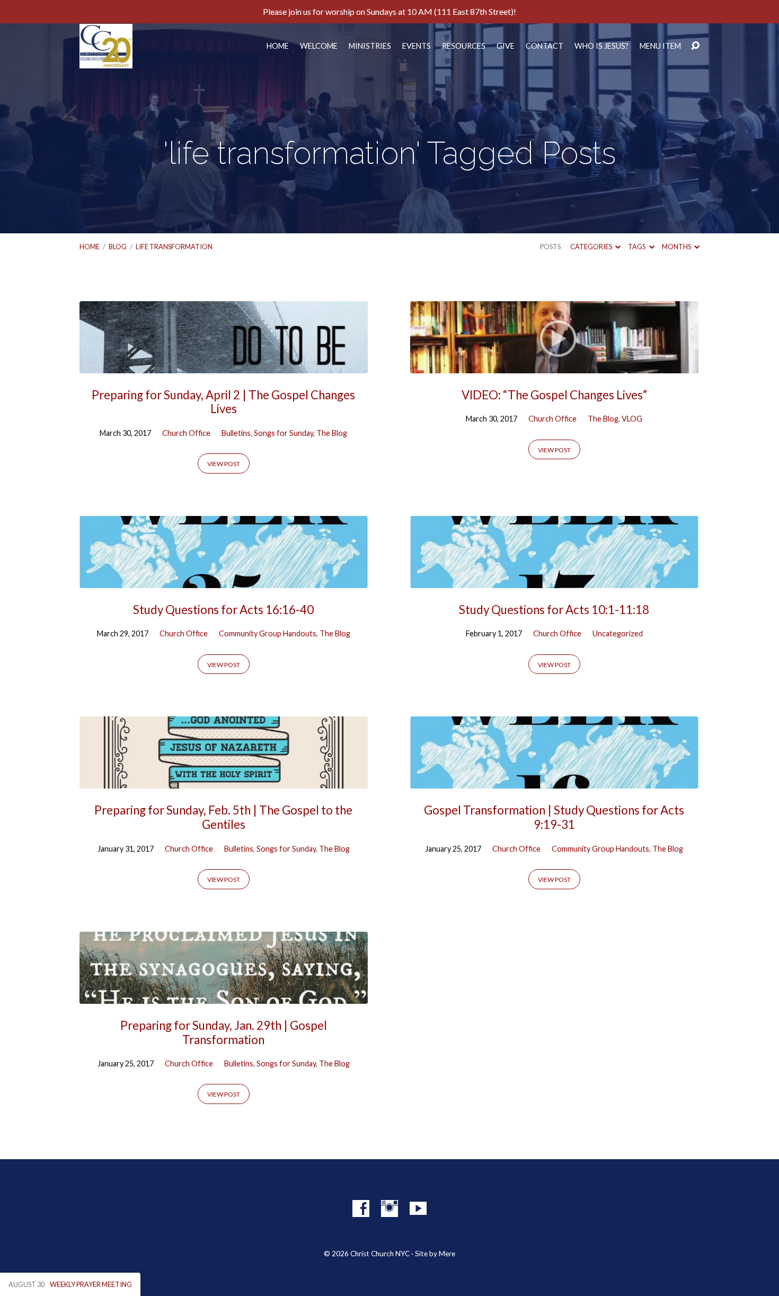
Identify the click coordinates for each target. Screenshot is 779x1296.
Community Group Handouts (267, 633)
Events (416, 46)
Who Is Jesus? (601, 46)
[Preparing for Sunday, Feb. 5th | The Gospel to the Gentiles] (223, 781)
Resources (463, 46)
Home (278, 46)
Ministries (370, 46)
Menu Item (660, 46)
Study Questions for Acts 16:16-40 (223, 609)
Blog (118, 246)
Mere (447, 1253)
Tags (637, 246)
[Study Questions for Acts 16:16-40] (223, 580)
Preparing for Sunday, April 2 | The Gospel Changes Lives (223, 402)
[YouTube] (418, 1208)
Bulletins (236, 432)
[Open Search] (695, 46)
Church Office (186, 432)
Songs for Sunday (283, 432)
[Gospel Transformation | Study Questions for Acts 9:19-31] (554, 781)
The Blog (331, 432)
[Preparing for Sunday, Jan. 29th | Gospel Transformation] (223, 996)
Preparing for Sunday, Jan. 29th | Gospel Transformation (223, 1032)
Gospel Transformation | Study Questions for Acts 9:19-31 (554, 817)
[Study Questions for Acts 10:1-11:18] (554, 580)
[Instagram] (389, 1208)
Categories (591, 246)
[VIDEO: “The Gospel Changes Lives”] (554, 365)
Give (506, 46)
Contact (544, 46)
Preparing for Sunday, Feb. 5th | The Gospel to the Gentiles (223, 817)
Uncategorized (617, 633)
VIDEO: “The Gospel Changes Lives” (554, 395)
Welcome (319, 46)
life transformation (174, 246)
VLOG (632, 418)
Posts (550, 246)
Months (677, 246)
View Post (223, 464)
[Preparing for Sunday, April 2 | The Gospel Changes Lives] (223, 365)
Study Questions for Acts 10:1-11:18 (554, 609)
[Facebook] (360, 1208)
